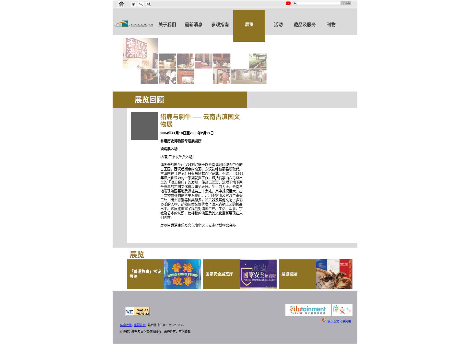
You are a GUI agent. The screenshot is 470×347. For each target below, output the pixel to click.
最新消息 (193, 24)
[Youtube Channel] (288, 6)
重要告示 (140, 325)
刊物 (331, 24)
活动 (278, 24)
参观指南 (220, 24)
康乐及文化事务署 (339, 321)
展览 (249, 24)
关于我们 (167, 24)
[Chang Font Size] (148, 4)
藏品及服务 (305, 24)
